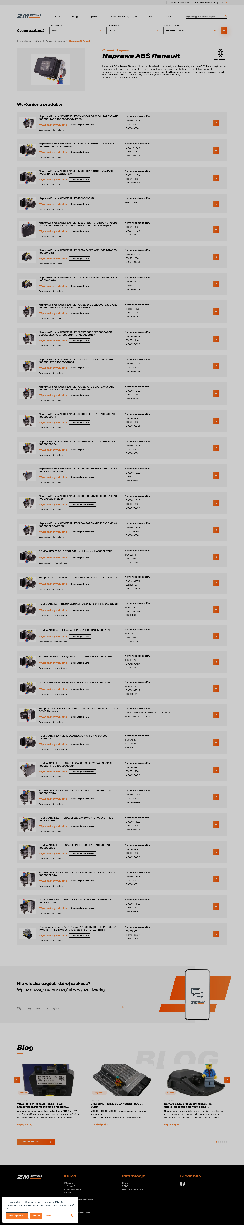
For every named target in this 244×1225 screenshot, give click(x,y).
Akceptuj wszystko (17, 1216)
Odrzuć (36, 1216)
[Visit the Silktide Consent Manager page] (71, 1216)
